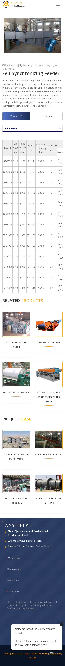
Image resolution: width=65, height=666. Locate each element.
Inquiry (49, 116)
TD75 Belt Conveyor (48, 342)
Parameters (11, 128)
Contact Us (16, 116)
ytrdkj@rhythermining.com (24, 65)
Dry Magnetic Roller (16, 393)
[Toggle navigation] (58, 4)
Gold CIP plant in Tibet (48, 455)
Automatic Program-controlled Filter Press (48, 397)
